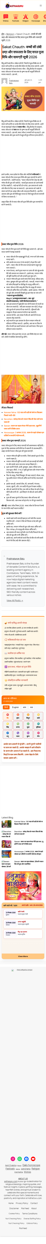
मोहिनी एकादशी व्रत (11, 671)
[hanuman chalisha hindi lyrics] (23, 885)
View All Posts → (15, 600)
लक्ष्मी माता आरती (32, 631)
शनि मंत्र (7, 648)
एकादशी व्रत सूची (23, 671)
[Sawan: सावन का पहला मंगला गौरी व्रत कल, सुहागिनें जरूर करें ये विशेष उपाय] (6, 845)
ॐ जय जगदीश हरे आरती (29, 628)
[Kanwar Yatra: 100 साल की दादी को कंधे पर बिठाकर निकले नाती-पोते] (6, 825)
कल (31, 707)
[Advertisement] (23, 154)
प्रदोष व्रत (34, 671)
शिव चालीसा (18, 658)
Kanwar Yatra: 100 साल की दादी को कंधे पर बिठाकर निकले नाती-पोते (28, 822)
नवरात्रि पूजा (21, 675)
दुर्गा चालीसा (27, 658)
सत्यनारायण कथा (31, 675)
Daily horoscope (31, 1165)
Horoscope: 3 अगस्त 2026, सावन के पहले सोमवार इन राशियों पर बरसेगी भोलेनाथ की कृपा (28, 852)
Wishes (27, 1171)
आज (24, 707)
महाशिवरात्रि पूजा (10, 675)
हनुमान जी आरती (10, 631)
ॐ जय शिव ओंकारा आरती (13, 628)
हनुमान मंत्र (28, 644)
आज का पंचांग (28, 685)
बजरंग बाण (27, 661)
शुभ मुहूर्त (20, 685)
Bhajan (19, 1165)
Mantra (18, 1169)
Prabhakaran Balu (15, 558)
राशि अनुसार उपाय (10, 685)
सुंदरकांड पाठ (18, 661)
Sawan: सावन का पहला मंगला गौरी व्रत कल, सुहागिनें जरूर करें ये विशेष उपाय (29, 842)
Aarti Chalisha (10, 1165)
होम (2, 33)
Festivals (10, 1168)
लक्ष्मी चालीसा (9, 661)
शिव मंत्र (36, 644)
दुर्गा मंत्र (22, 648)
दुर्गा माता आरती (21, 631)
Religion (10, 33)
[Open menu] (40, 5)
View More (23, 956)
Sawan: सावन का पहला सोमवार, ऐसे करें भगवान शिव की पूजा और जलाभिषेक (28, 862)
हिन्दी (6, 707)
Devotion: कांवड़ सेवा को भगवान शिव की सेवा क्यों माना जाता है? (28, 832)
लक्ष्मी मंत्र (15, 648)
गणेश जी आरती (9, 634)
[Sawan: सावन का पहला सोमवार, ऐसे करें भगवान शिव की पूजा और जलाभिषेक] (6, 865)
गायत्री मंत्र (20, 644)
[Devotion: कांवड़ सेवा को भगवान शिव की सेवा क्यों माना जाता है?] (6, 835)
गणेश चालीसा (36, 658)
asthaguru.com (10, 1181)
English (15, 707)
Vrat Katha (18, 1172)
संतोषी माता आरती (20, 634)
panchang (25, 1168)
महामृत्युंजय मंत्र (10, 644)
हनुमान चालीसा (9, 658)
